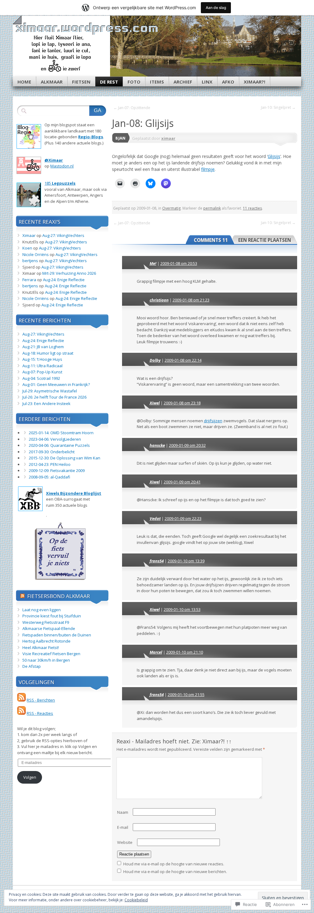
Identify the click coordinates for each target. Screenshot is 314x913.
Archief (183, 82)
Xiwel (155, 403)
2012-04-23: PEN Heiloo (50, 464)
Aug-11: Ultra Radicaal (42, 365)
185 (59, 183)
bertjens (30, 260)
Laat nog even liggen (41, 609)
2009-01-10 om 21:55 (186, 694)
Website (124, 842)
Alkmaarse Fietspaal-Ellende (48, 628)
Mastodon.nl (62, 166)
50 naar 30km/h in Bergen (46, 660)
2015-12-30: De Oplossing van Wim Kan (64, 458)
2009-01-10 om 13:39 (186, 561)
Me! (153, 263)
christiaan (159, 300)
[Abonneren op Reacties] (21, 713)
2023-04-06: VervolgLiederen (55, 439)
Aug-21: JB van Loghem (43, 346)
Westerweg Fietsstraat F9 (45, 622)
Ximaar (29, 235)
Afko (228, 82)
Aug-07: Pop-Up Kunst (42, 372)
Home (24, 82)
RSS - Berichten (41, 700)
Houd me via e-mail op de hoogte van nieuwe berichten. (175, 871)
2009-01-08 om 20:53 (178, 263)
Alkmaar (52, 82)
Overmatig (171, 208)
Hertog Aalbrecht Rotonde (46, 641)
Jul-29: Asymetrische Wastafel (49, 391)
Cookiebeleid (136, 900)
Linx (207, 82)
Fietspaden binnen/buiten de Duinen (56, 635)
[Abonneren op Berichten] (21, 700)
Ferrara (29, 279)
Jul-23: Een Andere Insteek (46, 403)
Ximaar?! (254, 82)
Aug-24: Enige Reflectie (64, 279)
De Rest (109, 82)
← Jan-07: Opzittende (131, 107)
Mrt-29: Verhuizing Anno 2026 (69, 273)
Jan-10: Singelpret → (278, 107)
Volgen (29, 777)
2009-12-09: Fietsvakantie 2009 (57, 470)
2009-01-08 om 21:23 (191, 300)
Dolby (155, 360)
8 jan (120, 138)
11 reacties (252, 208)
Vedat (155, 518)
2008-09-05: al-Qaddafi (49, 477)
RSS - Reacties (40, 713)
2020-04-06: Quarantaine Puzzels (59, 445)
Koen (27, 248)
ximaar (168, 138)
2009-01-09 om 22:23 (183, 518)
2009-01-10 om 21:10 (184, 652)
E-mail (122, 827)
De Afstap (31, 666)
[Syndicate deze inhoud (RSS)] (22, 596)
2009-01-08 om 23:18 (182, 403)
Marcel (156, 652)
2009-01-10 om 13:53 (182, 609)
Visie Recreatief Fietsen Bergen (51, 653)
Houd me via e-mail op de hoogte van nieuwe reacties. (173, 864)
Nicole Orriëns (35, 254)
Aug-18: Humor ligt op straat (47, 353)
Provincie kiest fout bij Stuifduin (51, 616)
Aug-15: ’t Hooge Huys (42, 359)
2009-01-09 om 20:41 (182, 482)
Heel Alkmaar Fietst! (40, 647)
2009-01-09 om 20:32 (187, 445)
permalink (212, 208)
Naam (122, 812)
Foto (134, 82)
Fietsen (81, 82)
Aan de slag (216, 7)
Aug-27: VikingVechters (63, 235)
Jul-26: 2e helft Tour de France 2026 (54, 397)
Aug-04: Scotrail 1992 (41, 378)
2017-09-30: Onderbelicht (52, 452)
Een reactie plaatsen (264, 240)
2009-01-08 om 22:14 (183, 360)
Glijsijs (274, 156)
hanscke (157, 445)
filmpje (208, 169)
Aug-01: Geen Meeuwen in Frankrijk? (56, 384)
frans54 (157, 561)
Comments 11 (211, 240)
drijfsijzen (213, 420)
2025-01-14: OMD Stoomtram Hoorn (61, 432)
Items (157, 82)
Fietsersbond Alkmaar (58, 596)
